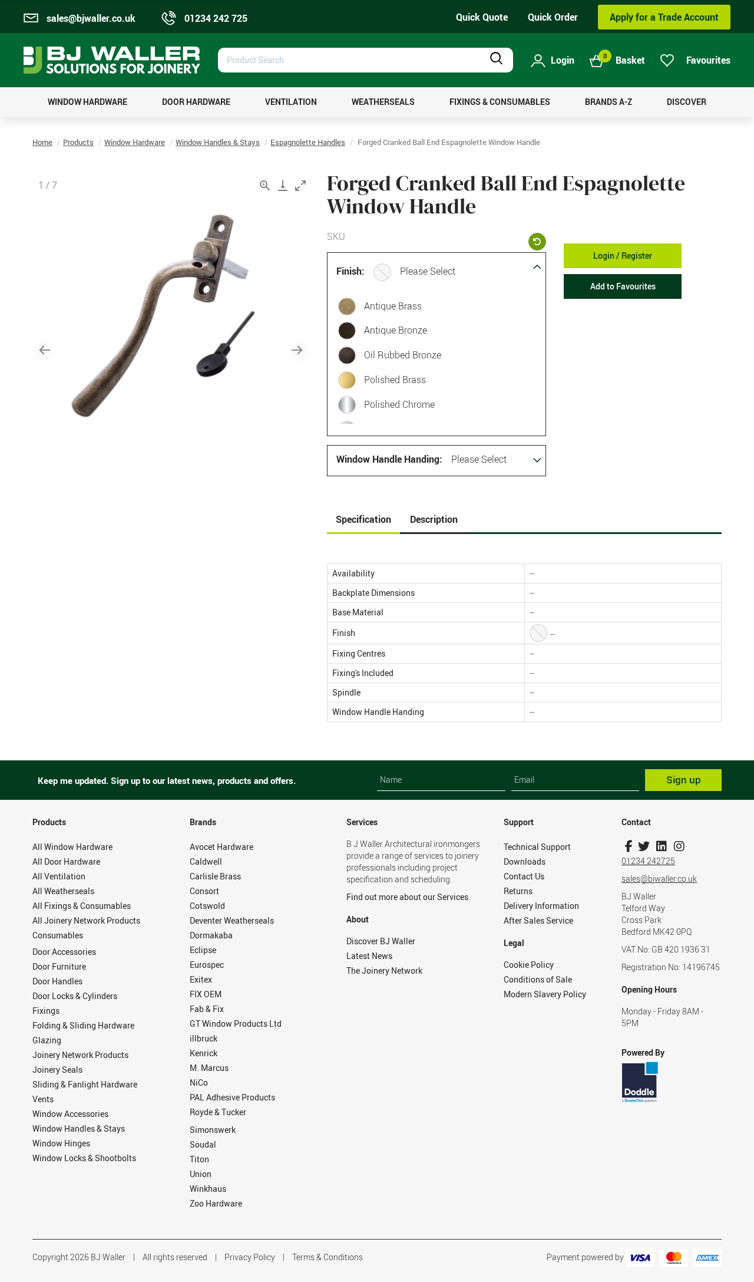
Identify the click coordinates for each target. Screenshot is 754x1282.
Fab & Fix (207, 1008)
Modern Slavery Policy (545, 994)
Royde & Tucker (218, 1112)
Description (434, 519)
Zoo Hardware (216, 1203)
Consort (204, 891)
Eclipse (203, 949)
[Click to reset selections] (537, 242)
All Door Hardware (66, 861)
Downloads (524, 861)
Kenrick (203, 1053)
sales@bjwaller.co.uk (659, 878)
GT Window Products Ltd (236, 1023)
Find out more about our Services (407, 896)
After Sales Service (538, 920)
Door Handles (57, 981)
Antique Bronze (395, 330)
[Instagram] (679, 846)
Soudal (203, 1144)
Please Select (427, 271)
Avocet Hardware (221, 846)
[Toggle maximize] (300, 185)
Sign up (683, 779)
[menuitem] (87, 102)
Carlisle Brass (215, 876)
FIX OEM (205, 994)
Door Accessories (64, 951)
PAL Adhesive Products (232, 1097)
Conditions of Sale (538, 979)
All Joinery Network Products (86, 920)
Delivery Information (541, 905)
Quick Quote (482, 17)
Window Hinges (61, 1143)
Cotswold (207, 905)
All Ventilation (58, 876)
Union (200, 1173)
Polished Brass (395, 379)
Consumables (57, 935)
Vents (43, 1099)
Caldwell (206, 861)
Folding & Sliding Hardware (83, 1025)
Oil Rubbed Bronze (402, 354)
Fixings (45, 1010)
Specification (363, 519)
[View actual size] (265, 185)
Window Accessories (70, 1113)
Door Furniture (59, 966)
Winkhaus (208, 1188)
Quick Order (553, 17)
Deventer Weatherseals (232, 920)
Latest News (369, 955)
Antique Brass (393, 305)
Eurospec (207, 964)
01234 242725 (648, 860)
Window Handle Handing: (389, 459)
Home (42, 142)
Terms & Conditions (327, 1257)
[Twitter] (643, 846)
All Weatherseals (63, 891)
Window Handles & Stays (218, 142)
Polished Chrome (399, 404)
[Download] (283, 185)
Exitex (201, 979)
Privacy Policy (249, 1257)
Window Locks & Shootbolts (84, 1158)
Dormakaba (211, 935)
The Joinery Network (384, 970)
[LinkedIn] (661, 846)
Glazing (46, 1040)
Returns (518, 891)
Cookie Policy (529, 964)
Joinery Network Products (80, 1054)
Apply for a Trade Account (664, 17)
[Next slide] (297, 349)
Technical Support (537, 846)
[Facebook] (628, 846)
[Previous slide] (44, 349)
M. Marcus (209, 1067)
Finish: (350, 271)
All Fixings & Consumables (81, 905)
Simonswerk (213, 1129)
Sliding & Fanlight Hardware (84, 1084)
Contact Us (524, 876)
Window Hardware (134, 142)
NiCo (199, 1082)
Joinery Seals (57, 1069)
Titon (199, 1159)
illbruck (203, 1038)
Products (78, 142)
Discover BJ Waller (380, 941)
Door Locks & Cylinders (74, 995)
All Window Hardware (72, 846)
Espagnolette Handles (307, 142)
